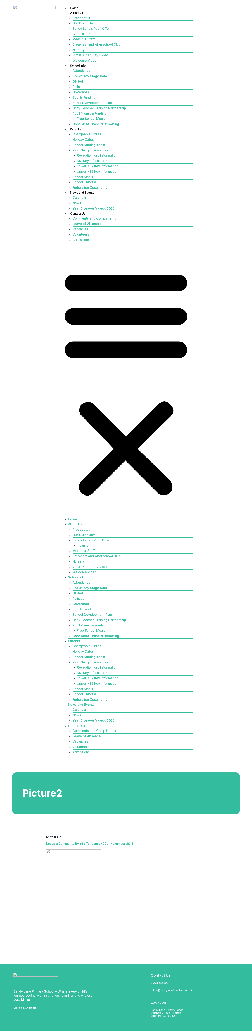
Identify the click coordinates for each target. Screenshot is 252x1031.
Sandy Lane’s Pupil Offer (91, 28)
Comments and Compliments (94, 218)
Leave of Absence (87, 224)
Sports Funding (84, 97)
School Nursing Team (89, 145)
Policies (78, 87)
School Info (78, 65)
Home (74, 8)
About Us (76, 13)
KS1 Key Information (92, 161)
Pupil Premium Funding (90, 113)
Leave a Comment (59, 843)
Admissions (81, 240)
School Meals (83, 177)
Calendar (80, 197)
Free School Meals (91, 119)
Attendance (81, 71)
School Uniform (84, 182)
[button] (126, 382)
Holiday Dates (83, 139)
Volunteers (81, 234)
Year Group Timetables (90, 150)
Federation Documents (90, 187)
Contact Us (77, 213)
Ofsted (78, 81)
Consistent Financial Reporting (96, 124)
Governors (81, 92)
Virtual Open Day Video (90, 55)
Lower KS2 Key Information (97, 166)
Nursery (79, 50)
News (77, 203)
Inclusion (83, 34)
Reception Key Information (97, 155)
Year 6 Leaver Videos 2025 (93, 208)
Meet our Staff (84, 39)
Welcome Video (85, 60)
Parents (75, 129)
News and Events (82, 192)
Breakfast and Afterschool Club (97, 44)
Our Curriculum (84, 23)
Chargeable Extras (87, 134)
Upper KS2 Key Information (97, 171)
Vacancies (80, 229)
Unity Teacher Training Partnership (99, 108)
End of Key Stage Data (90, 76)
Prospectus (81, 18)
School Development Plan (92, 103)
